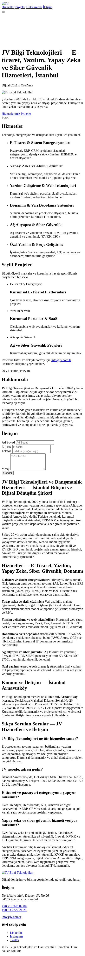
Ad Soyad (8, 442)
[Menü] (3, 12)
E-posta (7, 446)
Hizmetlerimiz (11, 113)
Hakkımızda (34, 7)
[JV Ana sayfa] (17, 872)
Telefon (7, 451)
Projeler (20, 7)
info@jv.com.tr (61, 360)
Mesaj (5, 469)
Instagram (16, 936)
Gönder (7, 473)
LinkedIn (16, 932)
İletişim (47, 7)
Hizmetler (8, 7)
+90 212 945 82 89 (14, 906)
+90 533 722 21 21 (14, 910)
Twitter (14, 940)
